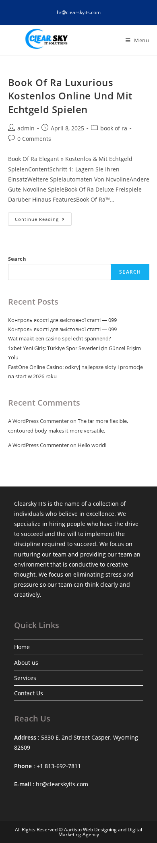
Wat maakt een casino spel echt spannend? (59, 338)
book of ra (113, 128)
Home (22, 647)
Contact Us (28, 693)
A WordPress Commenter (38, 445)
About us (26, 662)
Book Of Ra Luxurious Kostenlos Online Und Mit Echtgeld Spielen (70, 96)
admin (26, 128)
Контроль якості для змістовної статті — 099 (62, 320)
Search (17, 258)
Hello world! (92, 445)
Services (25, 678)
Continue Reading (43, 220)
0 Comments (34, 138)
